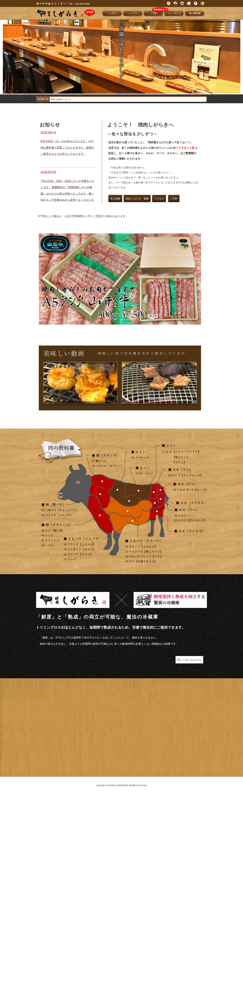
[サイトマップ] (168, 5)
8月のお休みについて (61, 99)
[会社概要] (202, 5)
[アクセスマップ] (195, 5)
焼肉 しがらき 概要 (137, 198)
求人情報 (115, 198)
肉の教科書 (195, 13)
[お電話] (189, 5)
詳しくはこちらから (189, 660)
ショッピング (174, 13)
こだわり (112, 13)
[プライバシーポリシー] (175, 5)
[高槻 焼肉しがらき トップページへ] (63, 5)
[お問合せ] (182, 5)
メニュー (133, 13)
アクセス (159, 198)
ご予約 (153, 13)
